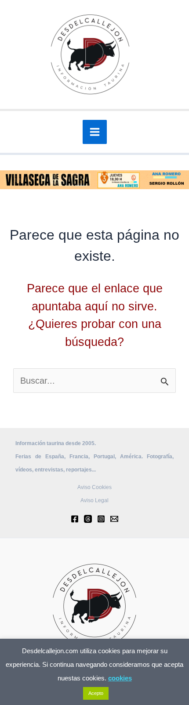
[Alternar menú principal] (95, 132)
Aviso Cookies (94, 487)
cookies (120, 678)
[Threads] (88, 519)
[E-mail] (114, 519)
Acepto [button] (95, 693)
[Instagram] (101, 519)
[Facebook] (75, 519)
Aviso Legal (94, 500)
